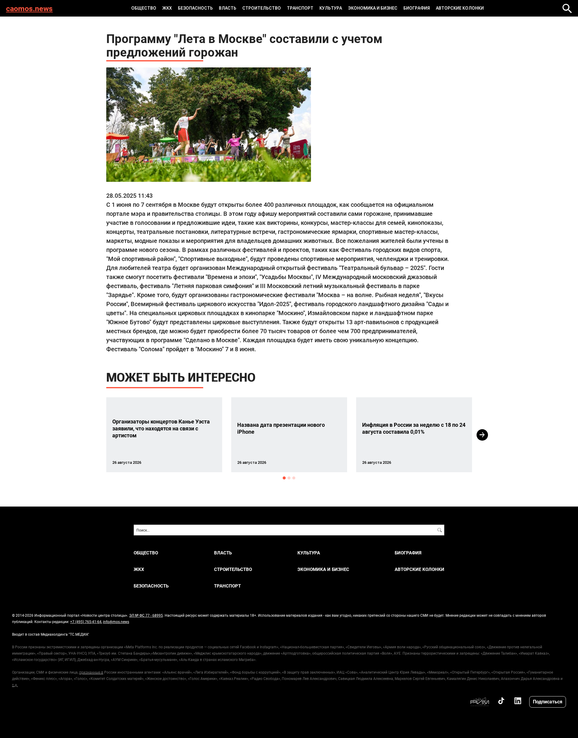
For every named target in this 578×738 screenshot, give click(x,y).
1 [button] (284, 477)
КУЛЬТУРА (330, 8)
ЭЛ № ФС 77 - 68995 (146, 615)
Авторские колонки (460, 8)
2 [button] (289, 477)
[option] (164, 434)
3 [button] (293, 477)
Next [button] (482, 435)
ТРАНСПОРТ (300, 8)
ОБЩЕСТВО (143, 8)
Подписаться (547, 701)
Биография (416, 8)
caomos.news (29, 8)
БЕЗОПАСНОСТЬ (195, 8)
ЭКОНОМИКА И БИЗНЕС (372, 8)
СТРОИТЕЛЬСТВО (261, 8)
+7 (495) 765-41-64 (85, 621)
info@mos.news (116, 621)
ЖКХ (167, 8)
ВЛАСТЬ (227, 8)
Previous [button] (95, 435)
